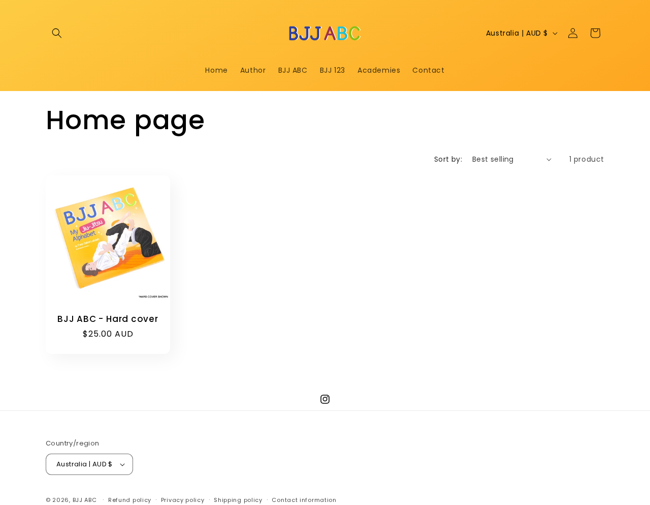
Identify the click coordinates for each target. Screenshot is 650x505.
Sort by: (448, 159)
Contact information (304, 500)
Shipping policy (238, 500)
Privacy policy (183, 500)
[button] (57, 33)
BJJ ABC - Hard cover (107, 319)
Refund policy (129, 500)
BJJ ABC (85, 500)
